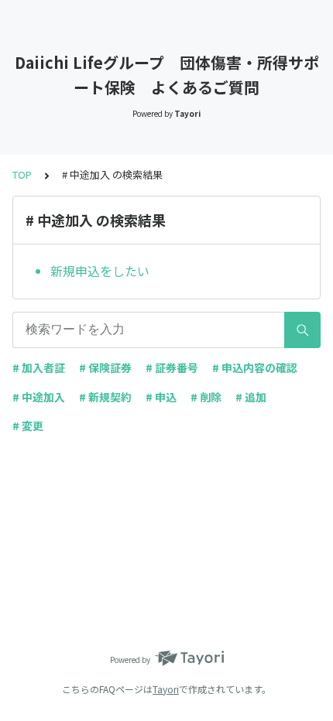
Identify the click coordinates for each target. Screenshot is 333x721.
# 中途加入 (38, 397)
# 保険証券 (105, 367)
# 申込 (161, 397)
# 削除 (206, 397)
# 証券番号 (172, 367)
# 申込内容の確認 (254, 367)
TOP (22, 174)
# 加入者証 (38, 367)
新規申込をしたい (99, 270)
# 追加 (250, 397)
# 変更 (27, 425)
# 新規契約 (105, 397)
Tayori (166, 688)
